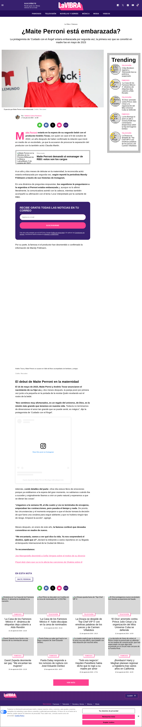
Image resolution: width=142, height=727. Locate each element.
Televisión (50, 14)
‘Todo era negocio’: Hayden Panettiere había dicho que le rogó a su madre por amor (88, 664)
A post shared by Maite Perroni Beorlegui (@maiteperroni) (43, 480)
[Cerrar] (138, 716)
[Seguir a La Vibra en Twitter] (122, 5)
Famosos (36, 14)
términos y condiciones (51, 234)
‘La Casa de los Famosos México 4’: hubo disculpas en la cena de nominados (53, 622)
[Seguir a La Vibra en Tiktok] (137, 5)
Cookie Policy (19, 716)
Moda (96, 14)
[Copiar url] (65, 125)
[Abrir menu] (2, 5)
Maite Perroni (31, 132)
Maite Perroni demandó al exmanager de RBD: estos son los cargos (60, 158)
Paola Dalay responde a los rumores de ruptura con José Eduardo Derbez (53, 663)
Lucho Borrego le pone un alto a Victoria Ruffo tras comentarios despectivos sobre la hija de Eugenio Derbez (129, 123)
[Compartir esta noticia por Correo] (59, 125)
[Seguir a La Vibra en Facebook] (117, 5)
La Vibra (67, 24)
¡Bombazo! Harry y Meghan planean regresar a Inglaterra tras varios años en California (124, 664)
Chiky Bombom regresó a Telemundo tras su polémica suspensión (129, 72)
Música (86, 14)
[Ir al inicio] (10, 696)
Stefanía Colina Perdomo (33, 116)
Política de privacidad (57, 233)
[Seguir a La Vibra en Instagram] (127, 5)
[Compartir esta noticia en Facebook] (46, 125)
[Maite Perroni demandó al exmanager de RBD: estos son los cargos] (26, 153)
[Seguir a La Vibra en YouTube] (132, 5)
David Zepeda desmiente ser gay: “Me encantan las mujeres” (18, 663)
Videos (106, 14)
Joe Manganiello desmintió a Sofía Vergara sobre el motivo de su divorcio (50, 556)
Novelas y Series (69, 14)
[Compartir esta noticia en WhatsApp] (39, 125)
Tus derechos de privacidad (108, 711)
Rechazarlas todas (108, 717)
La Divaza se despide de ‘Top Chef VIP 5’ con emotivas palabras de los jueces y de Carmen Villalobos (129, 141)
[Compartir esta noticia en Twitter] (52, 125)
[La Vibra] (71, 6)
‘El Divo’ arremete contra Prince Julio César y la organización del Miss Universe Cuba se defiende (129, 105)
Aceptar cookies (108, 722)
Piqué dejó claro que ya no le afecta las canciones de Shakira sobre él (48, 562)
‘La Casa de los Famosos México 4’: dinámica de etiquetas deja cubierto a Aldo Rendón (128, 88)
